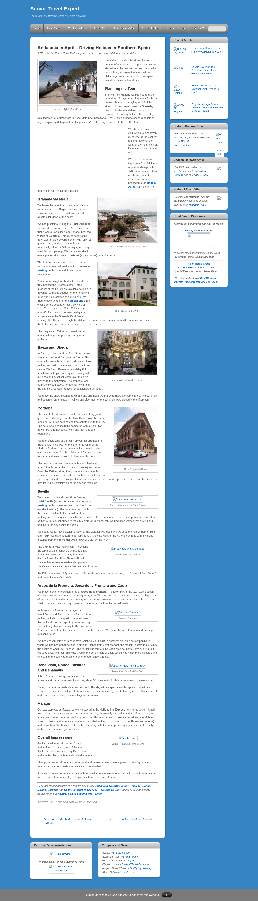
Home (36, 28)
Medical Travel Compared (136, 864)
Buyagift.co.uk (127, 872)
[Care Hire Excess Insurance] (61, 868)
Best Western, (208, 278)
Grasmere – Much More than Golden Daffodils (67, 821)
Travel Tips (100, 28)
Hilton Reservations (194, 267)
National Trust (200, 28)
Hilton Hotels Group (199, 263)
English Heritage (151, 28)
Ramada (201, 282)
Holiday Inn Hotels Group (199, 230)
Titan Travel (132, 856)
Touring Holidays (77, 28)
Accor (214, 282)
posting (42, 270)
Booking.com (123, 852)
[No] (253, 895)
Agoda (131, 860)
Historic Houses (176, 28)
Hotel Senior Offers (124, 28)
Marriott (178, 282)
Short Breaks (54, 28)
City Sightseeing (142, 868)
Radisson (189, 282)
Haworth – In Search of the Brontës (129, 819)
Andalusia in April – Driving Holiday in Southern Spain (93, 47)
